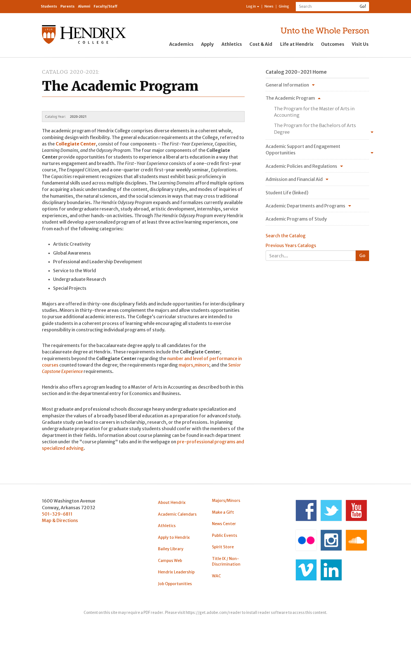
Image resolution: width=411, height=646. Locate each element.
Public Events (224, 535)
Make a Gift (223, 512)
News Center (224, 523)
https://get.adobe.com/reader (213, 612)
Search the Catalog (286, 235)
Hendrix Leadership (176, 572)
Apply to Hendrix (174, 537)
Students (49, 6)
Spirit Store (223, 546)
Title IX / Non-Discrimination (226, 561)
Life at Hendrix (296, 44)
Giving (284, 6)
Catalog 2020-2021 (70, 72)
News (268, 6)
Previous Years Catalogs (291, 245)
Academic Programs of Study (296, 219)
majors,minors (194, 365)
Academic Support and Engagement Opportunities (303, 149)
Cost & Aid (260, 44)
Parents (67, 6)
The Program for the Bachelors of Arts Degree (315, 129)
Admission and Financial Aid (294, 179)
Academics (181, 44)
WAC (216, 575)
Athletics (231, 44)
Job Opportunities (175, 583)
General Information (287, 85)
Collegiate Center (76, 144)
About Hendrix (172, 502)
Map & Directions (60, 520)
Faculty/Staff (105, 6)
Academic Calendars (177, 514)
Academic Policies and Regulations (301, 166)
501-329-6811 (57, 514)
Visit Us (360, 44)
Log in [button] (251, 6)
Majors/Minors (226, 500)
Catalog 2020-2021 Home (296, 72)
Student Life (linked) (287, 192)
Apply (207, 44)
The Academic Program (290, 98)
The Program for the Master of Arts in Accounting (314, 112)
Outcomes (332, 44)
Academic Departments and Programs (305, 206)
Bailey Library (170, 548)
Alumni (84, 6)
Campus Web (170, 560)
